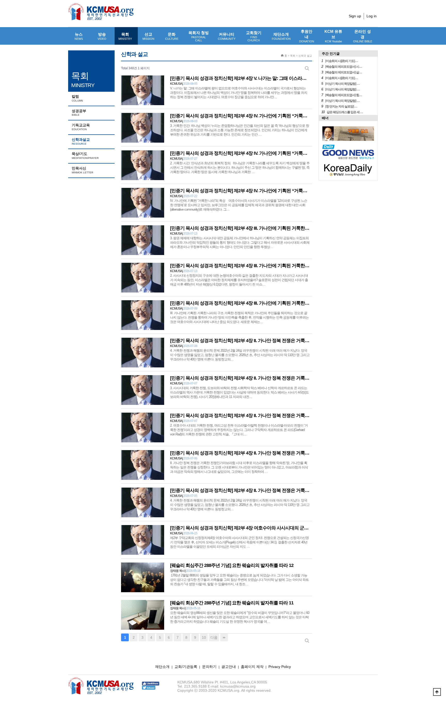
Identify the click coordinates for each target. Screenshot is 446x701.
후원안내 (306, 36)
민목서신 (82, 170)
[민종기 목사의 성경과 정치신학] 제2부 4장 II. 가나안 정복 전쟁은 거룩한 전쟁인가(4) (251, 340)
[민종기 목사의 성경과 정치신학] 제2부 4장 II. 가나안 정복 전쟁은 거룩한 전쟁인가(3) (251, 378)
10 (204, 637)
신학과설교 (81, 141)
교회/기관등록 (185, 667)
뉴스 (79, 36)
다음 (214, 637)
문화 (171, 36)
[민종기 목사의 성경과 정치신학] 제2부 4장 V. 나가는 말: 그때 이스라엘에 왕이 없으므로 (254, 78)
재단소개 (281, 36)
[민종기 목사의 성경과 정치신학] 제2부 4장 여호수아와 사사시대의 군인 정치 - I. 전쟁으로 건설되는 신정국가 (274, 527)
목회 (125, 36)
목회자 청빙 (198, 36)
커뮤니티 (226, 36)
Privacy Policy (279, 667)
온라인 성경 (362, 36)
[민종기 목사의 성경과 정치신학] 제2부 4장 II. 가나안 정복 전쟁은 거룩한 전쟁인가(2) (251, 415)
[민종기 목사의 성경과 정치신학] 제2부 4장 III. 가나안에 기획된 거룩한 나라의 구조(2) (252, 265)
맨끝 (224, 637)
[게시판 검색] (307, 68)
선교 (148, 36)
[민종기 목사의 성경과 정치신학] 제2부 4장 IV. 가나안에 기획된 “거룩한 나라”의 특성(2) (254, 153)
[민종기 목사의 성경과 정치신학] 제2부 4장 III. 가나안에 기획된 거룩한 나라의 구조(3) (252, 228)
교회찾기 (253, 36)
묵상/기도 (85, 155)
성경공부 (79, 113)
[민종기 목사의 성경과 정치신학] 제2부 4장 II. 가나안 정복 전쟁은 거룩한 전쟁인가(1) (251, 453)
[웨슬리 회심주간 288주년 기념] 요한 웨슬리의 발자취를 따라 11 (231, 602)
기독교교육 (81, 127)
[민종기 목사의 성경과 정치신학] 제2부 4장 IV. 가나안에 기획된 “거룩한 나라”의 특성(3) (254, 115)
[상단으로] (437, 692)
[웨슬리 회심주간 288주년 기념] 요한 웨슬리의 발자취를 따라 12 (231, 565)
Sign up (355, 16)
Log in (372, 16)
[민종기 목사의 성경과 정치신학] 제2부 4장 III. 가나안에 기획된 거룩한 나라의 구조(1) (252, 303)
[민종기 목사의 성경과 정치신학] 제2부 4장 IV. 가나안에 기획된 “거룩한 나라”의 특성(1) (254, 190)
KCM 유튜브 (333, 36)
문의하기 (209, 667)
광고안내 (228, 667)
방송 (102, 36)
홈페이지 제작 (252, 667)
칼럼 (77, 98)
